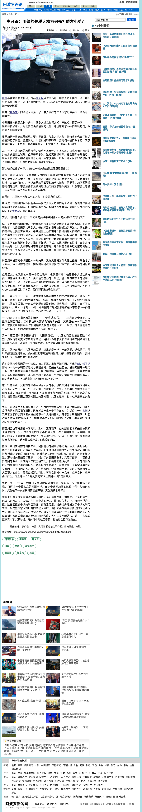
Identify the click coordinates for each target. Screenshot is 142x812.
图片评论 (108, 773)
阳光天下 (99, 796)
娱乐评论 (76, 785)
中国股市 (46, 748)
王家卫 (80, 751)
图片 (129, 10)
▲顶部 (130, 804)
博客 (93, 6)
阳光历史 (77, 796)
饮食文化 (22, 789)
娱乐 (76, 6)
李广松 (25, 526)
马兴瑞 (38, 745)
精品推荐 (87, 785)
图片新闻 (16, 769)
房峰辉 (42, 751)
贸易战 (16, 210)
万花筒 (96, 789)
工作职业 (87, 777)
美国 (32, 553)
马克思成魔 (49, 745)
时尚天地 (76, 789)
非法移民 (29, 546)
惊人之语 (66, 10)
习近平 (70, 745)
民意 (121, 10)
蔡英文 (56, 751)
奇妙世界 (106, 789)
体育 (113, 765)
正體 (121, 2)
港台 (125, 765)
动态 (74, 10)
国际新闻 (56, 765)
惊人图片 (16, 796)
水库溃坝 (60, 745)
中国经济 (79, 745)
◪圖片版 (128, 14)
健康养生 (22, 777)
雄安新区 (84, 748)
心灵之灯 (54, 777)
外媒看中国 (55, 10)
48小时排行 (102, 25)
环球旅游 (117, 789)
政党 (85, 10)
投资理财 (26, 781)
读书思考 (48, 781)
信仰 (132, 765)
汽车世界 (54, 789)
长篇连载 (91, 781)
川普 (4, 98)
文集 (80, 10)
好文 (97, 10)
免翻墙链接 (131, 2)
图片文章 (102, 781)
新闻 (39, 6)
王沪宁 (55, 748)
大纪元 (41, 526)
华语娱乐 (33, 785)
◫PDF (136, 14)
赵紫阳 (64, 751)
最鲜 (14, 789)
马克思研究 (66, 796)
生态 (119, 765)
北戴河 (16, 751)
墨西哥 (8, 553)
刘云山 (34, 751)
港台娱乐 (54, 785)
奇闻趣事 (87, 789)
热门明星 (44, 785)
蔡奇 (49, 751)
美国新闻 (28, 765)
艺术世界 (119, 777)
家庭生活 (44, 777)
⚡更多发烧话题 (12, 741)
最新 (38, 10)
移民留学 (65, 789)
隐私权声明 (119, 804)
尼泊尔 (8, 754)
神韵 (26, 745)
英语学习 (59, 781)
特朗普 (14, 112)
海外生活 (65, 777)
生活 (56, 6)
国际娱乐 (65, 785)
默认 (87, 30)
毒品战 (22, 539)
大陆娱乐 (22, 785)
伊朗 (77, 363)
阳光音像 (120, 796)
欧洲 (85, 410)
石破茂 (69, 748)
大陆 (37, 765)
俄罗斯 (86, 363)
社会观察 (44, 789)
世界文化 (37, 781)
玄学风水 (76, 777)
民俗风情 (128, 789)
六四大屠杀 (10, 748)
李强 (62, 748)
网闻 (82, 765)
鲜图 (14, 793)
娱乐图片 (98, 785)
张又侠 (21, 748)
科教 (88, 765)
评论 (48, 6)
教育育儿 (98, 777)
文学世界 (81, 781)
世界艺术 (70, 781)
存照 (115, 10)
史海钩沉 (33, 777)
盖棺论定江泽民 (30, 796)
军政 (20, 765)
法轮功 (29, 748)
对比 (109, 10)
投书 (103, 10)
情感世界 (33, 789)
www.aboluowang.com (40, 2)
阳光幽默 (88, 796)
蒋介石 (8, 751)
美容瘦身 (130, 777)
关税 (17, 546)
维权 (107, 765)
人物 (75, 765)
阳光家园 (110, 796)
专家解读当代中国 (49, 796)
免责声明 (106, 804)
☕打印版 (119, 14)
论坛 (84, 6)
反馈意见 (95, 804)
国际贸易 (9, 539)
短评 (91, 10)
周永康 (72, 751)
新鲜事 (66, 6)
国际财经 (67, 765)
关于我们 (84, 804)
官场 (94, 765)
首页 (31, 6)
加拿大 (20, 553)
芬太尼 (40, 98)
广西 (20, 745)
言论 (46, 10)
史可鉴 (13, 30)
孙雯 (75, 748)
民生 (100, 765)
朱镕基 (13, 745)
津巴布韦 (25, 751)
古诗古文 (16, 781)
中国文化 (108, 777)
